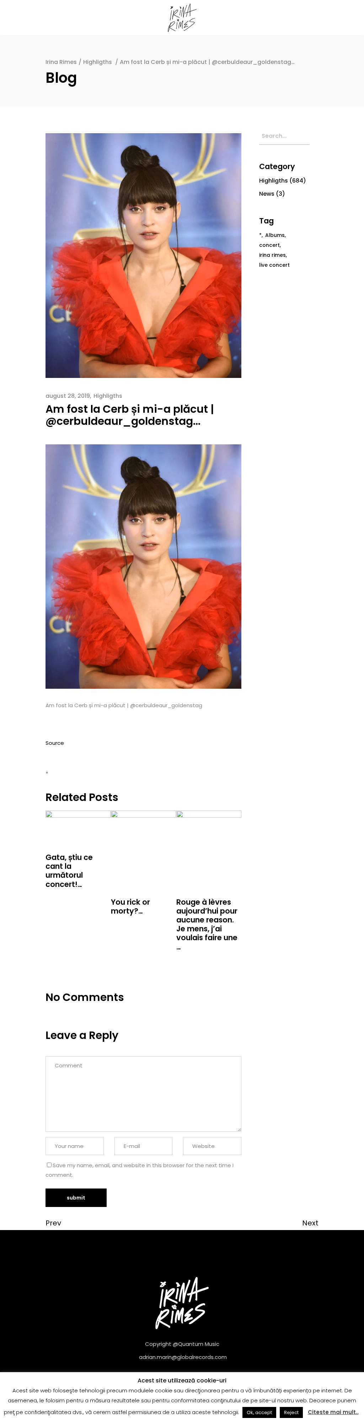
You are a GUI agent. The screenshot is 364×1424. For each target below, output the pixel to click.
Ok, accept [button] (259, 1412)
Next (310, 1223)
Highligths (97, 62)
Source (55, 743)
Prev (53, 1223)
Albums (275, 235)
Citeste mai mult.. (333, 1412)
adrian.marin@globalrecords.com (183, 1357)
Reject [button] (291, 1412)
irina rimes (272, 255)
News (266, 194)
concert (269, 245)
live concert (274, 265)
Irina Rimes (61, 62)
